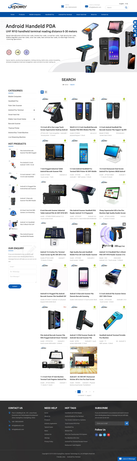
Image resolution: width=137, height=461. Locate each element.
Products (22, 14)
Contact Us (104, 14)
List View (45, 92)
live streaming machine (16, 137)
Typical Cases (48, 427)
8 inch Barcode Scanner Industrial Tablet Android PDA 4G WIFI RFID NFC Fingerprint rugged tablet (54, 211)
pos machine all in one (72, 438)
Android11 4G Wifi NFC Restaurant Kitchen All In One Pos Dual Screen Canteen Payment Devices (82, 378)
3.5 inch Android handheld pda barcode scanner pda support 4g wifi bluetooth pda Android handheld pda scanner (112, 128)
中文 (126, 4)
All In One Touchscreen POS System (76, 434)
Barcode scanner (14, 124)
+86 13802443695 (71, 7)
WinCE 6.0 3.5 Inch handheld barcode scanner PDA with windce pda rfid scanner (83, 128)
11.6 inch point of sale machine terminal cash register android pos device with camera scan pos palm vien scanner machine (53, 378)
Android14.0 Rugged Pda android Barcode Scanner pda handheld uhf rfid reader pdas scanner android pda (28, 188)
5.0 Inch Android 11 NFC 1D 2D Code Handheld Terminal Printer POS (27, 176)
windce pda (68, 431)
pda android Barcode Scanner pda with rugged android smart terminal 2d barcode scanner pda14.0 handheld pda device (28, 152)
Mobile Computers (35, 14)
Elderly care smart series (17, 119)
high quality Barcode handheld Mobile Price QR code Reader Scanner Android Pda (83, 253)
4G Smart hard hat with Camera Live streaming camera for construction (28, 211)
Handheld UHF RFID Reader (73, 413)
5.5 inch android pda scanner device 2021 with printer (112, 295)
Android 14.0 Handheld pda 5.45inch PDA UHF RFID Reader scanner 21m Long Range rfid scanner (28, 223)
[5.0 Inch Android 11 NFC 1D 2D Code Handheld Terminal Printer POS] (13, 177)
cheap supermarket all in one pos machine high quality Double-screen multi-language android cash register (112, 211)
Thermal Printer (13, 128)
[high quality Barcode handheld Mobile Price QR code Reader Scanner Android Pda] (83, 235)
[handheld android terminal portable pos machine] (113, 318)
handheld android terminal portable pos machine (112, 336)
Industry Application (50, 423)
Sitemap (47, 438)
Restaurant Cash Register (73, 445)
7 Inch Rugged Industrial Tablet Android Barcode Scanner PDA (51, 170)
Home (12, 14)
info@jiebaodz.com (95, 7)
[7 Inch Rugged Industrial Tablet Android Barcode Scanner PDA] (54, 152)
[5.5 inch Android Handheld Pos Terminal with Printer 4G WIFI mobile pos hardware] (83, 152)
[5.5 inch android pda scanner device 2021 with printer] (113, 277)
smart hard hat (81, 14)
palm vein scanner (15, 106)
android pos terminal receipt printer (76, 441)
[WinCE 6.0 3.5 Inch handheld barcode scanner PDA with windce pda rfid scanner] (83, 110)
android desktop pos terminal (74, 416)
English (121, 4)
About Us (94, 14)
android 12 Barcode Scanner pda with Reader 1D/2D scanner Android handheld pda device (28, 200)
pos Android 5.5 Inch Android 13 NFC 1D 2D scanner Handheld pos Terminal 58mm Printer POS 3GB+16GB (27, 164)
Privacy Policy (48, 441)
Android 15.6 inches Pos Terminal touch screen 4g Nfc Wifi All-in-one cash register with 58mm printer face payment (53, 253)
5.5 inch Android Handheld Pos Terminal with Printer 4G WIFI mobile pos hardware (83, 170)
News (46, 431)
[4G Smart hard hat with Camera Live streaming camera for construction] (13, 213)
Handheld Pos (49, 14)
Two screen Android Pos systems (75, 420)
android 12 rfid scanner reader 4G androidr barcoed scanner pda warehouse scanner (82, 336)
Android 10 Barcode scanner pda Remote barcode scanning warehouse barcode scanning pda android (82, 295)
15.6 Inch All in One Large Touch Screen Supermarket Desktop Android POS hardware (53, 128)
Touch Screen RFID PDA (72, 423)
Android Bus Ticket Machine (18, 133)
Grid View (42, 92)
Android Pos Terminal (65, 14)
